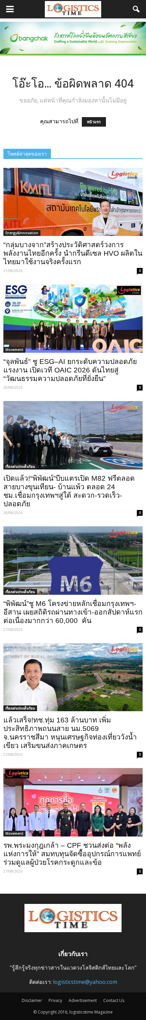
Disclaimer (32, 1000)
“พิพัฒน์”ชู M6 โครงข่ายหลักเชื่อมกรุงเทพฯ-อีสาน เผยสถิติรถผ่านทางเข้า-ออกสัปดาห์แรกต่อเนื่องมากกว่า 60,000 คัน (73, 612)
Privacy (55, 1000)
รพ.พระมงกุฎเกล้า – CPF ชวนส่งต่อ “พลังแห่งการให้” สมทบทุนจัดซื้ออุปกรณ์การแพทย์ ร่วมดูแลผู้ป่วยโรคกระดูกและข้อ (72, 853)
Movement (14, 349)
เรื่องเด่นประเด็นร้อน (20, 466)
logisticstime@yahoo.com (85, 982)
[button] (136, 9)
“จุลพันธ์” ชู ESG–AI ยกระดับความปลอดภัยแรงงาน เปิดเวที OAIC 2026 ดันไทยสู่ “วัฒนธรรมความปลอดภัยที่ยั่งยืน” (70, 369)
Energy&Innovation (21, 232)
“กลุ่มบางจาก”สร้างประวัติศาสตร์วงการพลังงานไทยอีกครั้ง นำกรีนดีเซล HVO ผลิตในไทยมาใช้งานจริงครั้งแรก (72, 253)
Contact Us (113, 1000)
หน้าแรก (94, 122)
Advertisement (83, 1000)
